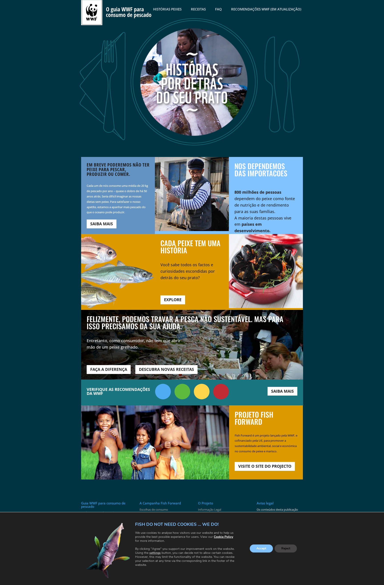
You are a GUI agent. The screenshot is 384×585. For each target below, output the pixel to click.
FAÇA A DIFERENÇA (108, 369)
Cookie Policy (223, 537)
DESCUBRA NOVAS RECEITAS (166, 369)
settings (155, 553)
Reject (285, 548)
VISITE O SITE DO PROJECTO (264, 466)
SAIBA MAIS (101, 223)
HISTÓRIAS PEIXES (167, 9)
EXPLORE (173, 299)
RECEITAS (198, 9)
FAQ (218, 9)
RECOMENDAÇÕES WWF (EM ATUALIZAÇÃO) (266, 9)
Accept (261, 548)
